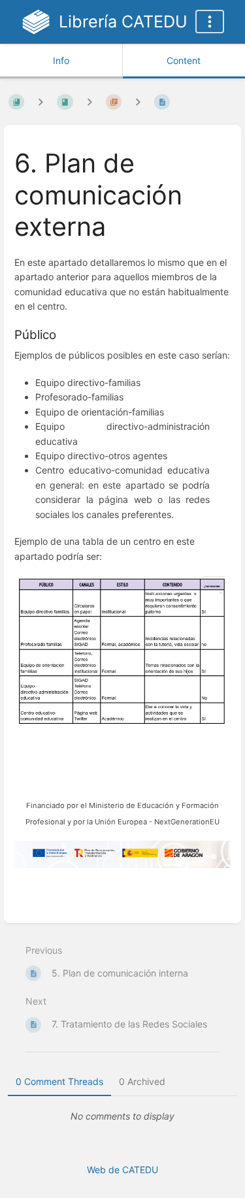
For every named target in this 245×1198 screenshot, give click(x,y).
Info (61, 60)
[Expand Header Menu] (209, 21)
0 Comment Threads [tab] (59, 1081)
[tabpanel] (122, 1116)
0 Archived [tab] (142, 1081)
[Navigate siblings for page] (138, 101)
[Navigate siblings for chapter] (89, 101)
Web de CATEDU (122, 1169)
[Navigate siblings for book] (40, 101)
